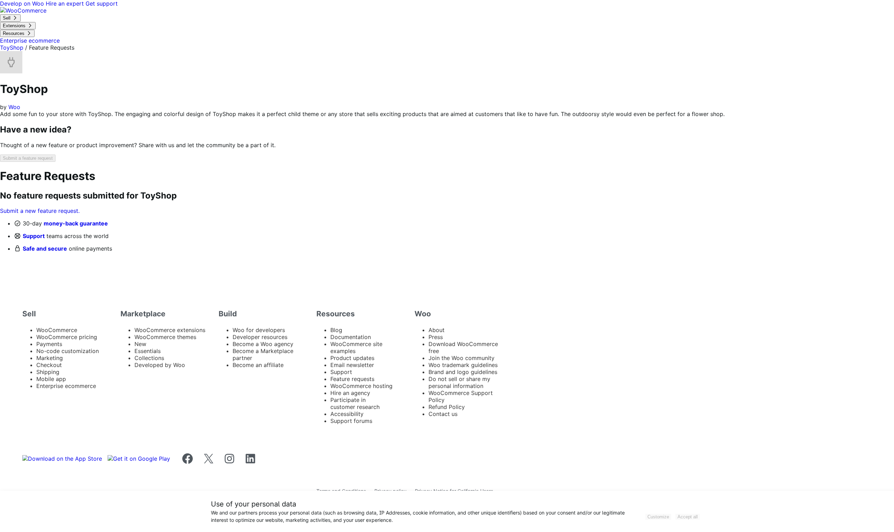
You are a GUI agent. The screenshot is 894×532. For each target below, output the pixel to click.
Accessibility (347, 413)
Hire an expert (66, 3)
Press (435, 336)
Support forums (351, 420)
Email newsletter (352, 364)
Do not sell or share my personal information (459, 382)
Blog (336, 329)
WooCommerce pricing (66, 336)
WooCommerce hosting (361, 385)
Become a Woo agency (263, 343)
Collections (149, 357)
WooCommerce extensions (169, 329)
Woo (14, 106)
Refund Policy (446, 406)
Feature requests (352, 378)
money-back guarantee (76, 223)
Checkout (49, 364)
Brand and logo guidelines (462, 371)
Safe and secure (45, 248)
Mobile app (51, 378)
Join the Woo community (461, 357)
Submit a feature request (28, 158)
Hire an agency (350, 392)
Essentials (147, 350)
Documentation (350, 336)
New (140, 343)
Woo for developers (259, 329)
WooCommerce (56, 329)
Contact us (442, 413)
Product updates (352, 357)
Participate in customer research (355, 403)
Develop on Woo (23, 3)
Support (34, 235)
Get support (102, 3)
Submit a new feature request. (40, 210)
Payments (49, 343)
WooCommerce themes (165, 336)
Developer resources (260, 336)
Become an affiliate (258, 364)
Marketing (49, 357)
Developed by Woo (159, 364)
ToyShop (11, 47)
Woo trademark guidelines (463, 364)
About (436, 329)
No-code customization (67, 350)
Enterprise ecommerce (66, 385)
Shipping (47, 371)
